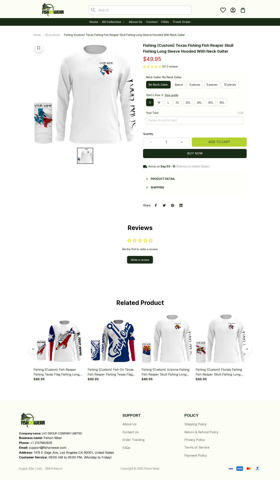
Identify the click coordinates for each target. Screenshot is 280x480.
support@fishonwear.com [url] (47, 447)
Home (37, 34)
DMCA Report (53, 468)
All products (52, 34)
